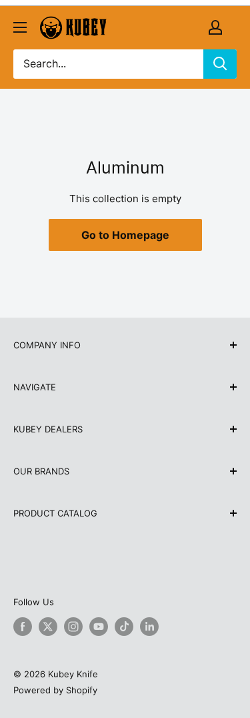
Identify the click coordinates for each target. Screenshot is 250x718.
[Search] (220, 64)
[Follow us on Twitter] (48, 626)
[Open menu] (20, 27)
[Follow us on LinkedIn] (149, 626)
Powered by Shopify (55, 690)
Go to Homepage (125, 235)
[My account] (215, 27)
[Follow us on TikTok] (124, 626)
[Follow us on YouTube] (98, 626)
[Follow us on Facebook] (22, 626)
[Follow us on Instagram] (73, 626)
